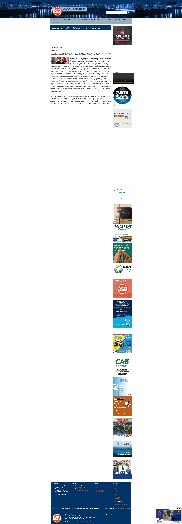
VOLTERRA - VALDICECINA (119, 19)
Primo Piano (97, 1)
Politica (70, 1)
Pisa (116, 487)
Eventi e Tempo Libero (100, 491)
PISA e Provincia (67, 19)
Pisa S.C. (103, 19)
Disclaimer (122, 508)
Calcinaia (117, 500)
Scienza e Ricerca (57, 3)
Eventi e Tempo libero (121, 1)
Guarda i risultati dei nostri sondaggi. (122, 105)
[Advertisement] (80, 39)
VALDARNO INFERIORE (56, 19)
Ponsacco (117, 498)
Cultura (68, 3)
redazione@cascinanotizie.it (81, 487)
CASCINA (75, 19)
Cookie (53, 510)
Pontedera (117, 497)
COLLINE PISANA (55, 22)
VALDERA (109, 19)
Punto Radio (107, 1)
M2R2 (112, 514)
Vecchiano (117, 490)
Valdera (116, 503)
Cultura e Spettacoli (99, 490)
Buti (116, 494)
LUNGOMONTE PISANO (94, 19)
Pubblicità (117, 508)
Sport (88, 1)
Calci (116, 491)
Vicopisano (117, 493)
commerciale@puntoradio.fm (81, 490)
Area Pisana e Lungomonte (121, 504)
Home (53, 1)
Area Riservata (108, 518)
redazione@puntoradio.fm (84, 520)
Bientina (117, 495)
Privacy (127, 508)
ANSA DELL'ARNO (83, 19)
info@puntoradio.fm (72, 520)
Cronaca (61, 1)
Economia (79, 1)
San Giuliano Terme (119, 488)
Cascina (117, 486)
